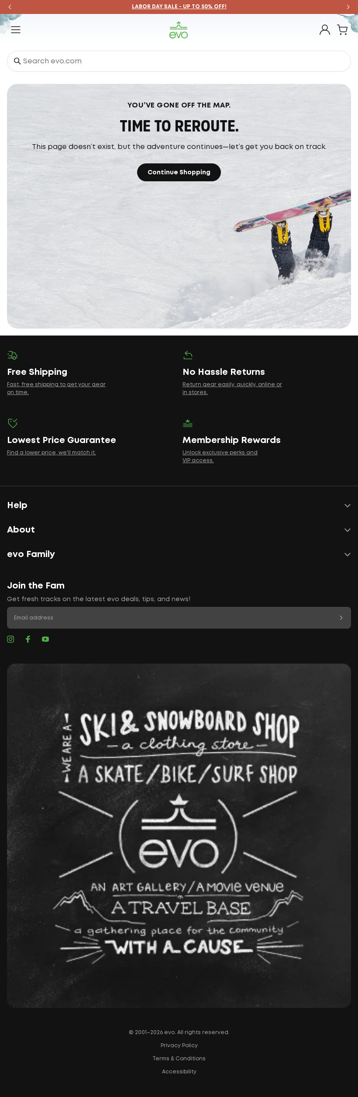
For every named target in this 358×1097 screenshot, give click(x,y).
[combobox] (179, 61)
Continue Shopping (179, 172)
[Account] (325, 29)
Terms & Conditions (179, 1058)
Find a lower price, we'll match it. (51, 452)
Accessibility (179, 1071)
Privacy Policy (179, 1045)
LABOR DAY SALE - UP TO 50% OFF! (179, 6)
